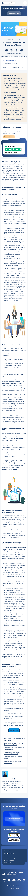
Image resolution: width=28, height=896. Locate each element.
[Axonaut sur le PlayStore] (14, 835)
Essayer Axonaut (9, 137)
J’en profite (14, 730)
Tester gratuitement (14, 13)
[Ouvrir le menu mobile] (25, 3)
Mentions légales (15, 888)
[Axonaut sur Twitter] (14, 880)
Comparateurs (7, 862)
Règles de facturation (9, 860)
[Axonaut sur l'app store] (14, 840)
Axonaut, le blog (11, 39)
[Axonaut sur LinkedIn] (23, 880)
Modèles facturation (9, 853)
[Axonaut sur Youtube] (4, 880)
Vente (18, 39)
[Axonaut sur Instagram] (19, 880)
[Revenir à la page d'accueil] (14, 873)
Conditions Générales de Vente (15, 885)
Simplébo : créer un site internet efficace (13, 67)
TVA (5, 856)
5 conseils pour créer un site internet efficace (10, 64)
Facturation (8, 851)
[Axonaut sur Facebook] (9, 880)
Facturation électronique (10, 858)
